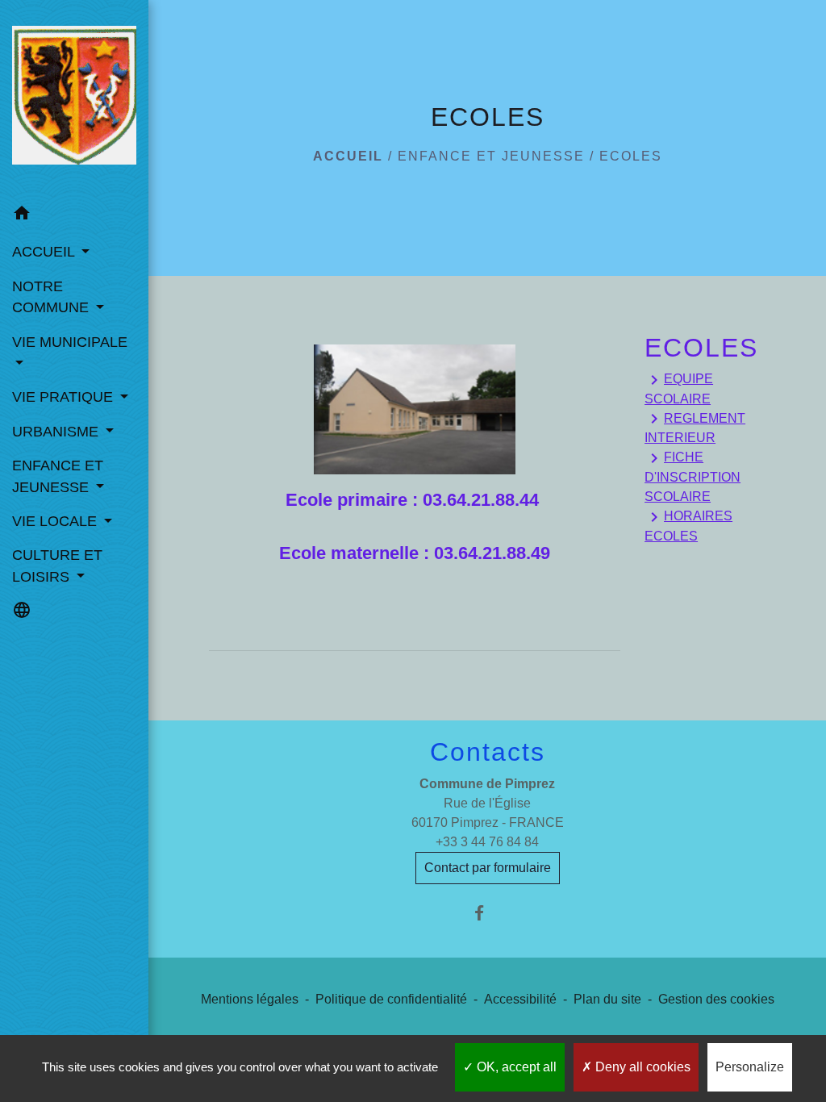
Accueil (348, 156)
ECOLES (630, 156)
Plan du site (607, 999)
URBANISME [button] (57, 432)
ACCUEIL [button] (45, 252)
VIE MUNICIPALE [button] (69, 342)
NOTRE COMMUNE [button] (52, 296)
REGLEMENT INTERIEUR (695, 427)
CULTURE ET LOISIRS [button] (57, 565)
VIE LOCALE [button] (56, 521)
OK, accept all (515, 1067)
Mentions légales (249, 999)
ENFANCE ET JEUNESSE (491, 156)
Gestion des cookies (716, 999)
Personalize (749, 1067)
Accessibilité (520, 999)
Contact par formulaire (487, 868)
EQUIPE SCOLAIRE (679, 388)
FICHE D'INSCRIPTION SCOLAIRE (692, 476)
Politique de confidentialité (391, 999)
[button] (74, 216)
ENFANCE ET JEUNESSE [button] (57, 476)
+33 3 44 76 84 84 (487, 842)
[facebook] (487, 912)
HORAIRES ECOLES (688, 525)
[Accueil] (74, 98)
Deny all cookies (641, 1067)
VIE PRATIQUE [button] (64, 397)
